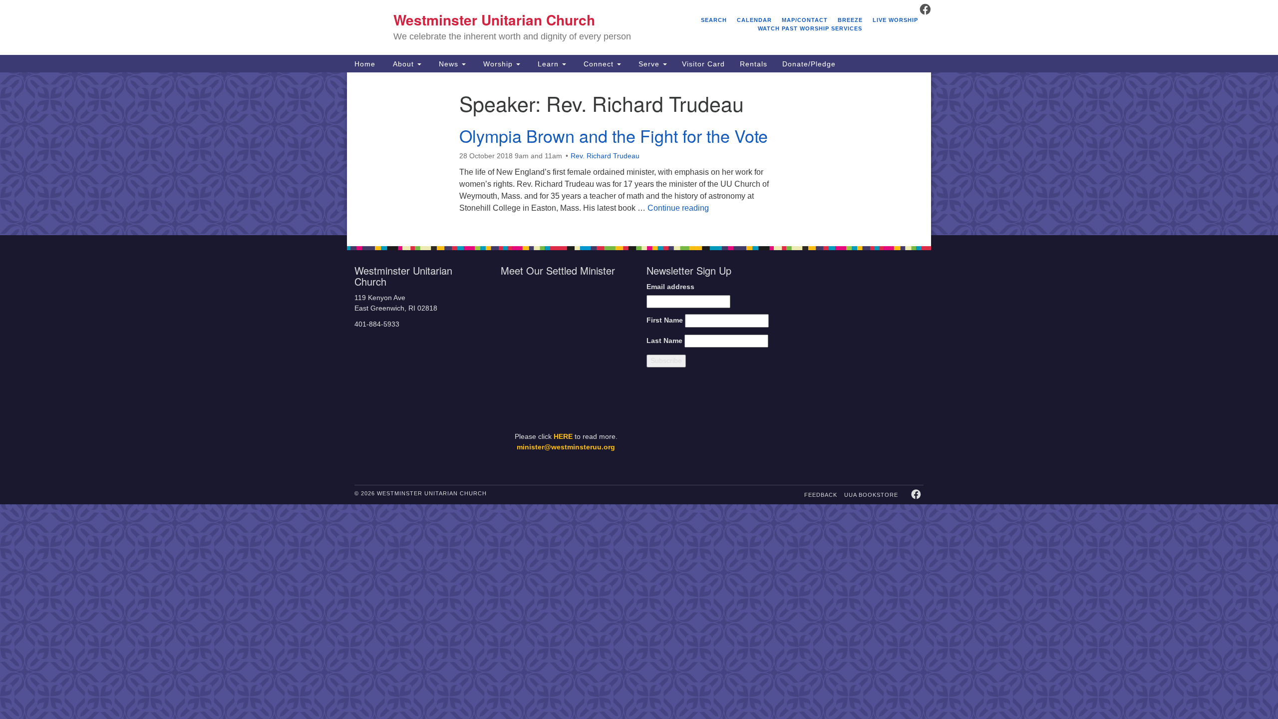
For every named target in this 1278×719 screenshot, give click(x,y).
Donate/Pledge (809, 64)
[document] (639, 153)
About (403, 64)
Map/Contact (805, 20)
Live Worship (895, 20)
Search (714, 20)
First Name (664, 320)
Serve (649, 64)
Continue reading (678, 208)
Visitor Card (703, 64)
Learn (548, 64)
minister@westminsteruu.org (566, 447)
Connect (598, 64)
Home (364, 64)
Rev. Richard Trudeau (605, 156)
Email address (670, 287)
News (448, 64)
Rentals (753, 64)
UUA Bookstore (871, 495)
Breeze (850, 20)
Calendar (754, 20)
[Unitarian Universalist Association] (860, 315)
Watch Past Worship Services (810, 28)
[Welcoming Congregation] (833, 424)
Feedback (820, 495)
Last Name (664, 341)
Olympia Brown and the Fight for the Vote (613, 135)
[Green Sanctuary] (899, 424)
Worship (498, 64)
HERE (563, 436)
